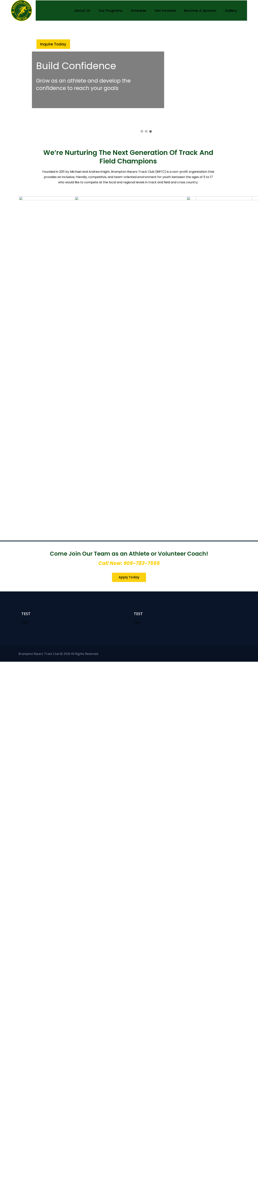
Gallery (231, 10)
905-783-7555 (142, 563)
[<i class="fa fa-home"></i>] (64, 10)
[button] (129, 577)
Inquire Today (53, 44)
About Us (82, 10)
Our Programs (110, 10)
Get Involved (165, 10)
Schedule (138, 10)
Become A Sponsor (200, 10)
